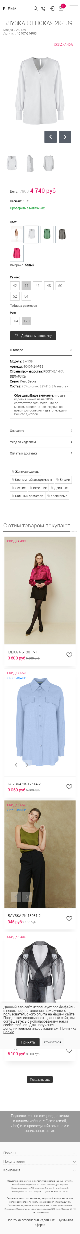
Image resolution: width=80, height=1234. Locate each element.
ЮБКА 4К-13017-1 (22, 652)
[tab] (41, 350)
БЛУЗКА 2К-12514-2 (24, 784)
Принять (28, 1042)
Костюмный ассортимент (33, 479)
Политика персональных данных (31, 1220)
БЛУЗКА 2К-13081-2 (24, 915)
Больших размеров (28, 496)
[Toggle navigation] (73, 8)
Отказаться (52, 1042)
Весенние (39, 488)
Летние (20, 488)
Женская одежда (27, 471)
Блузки (64, 479)
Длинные (61, 488)
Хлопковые (58, 496)
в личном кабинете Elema (34, 1120)
